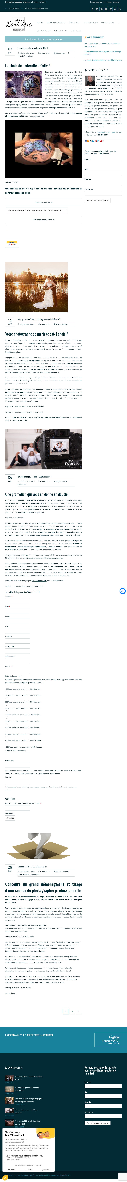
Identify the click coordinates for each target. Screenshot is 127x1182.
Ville (6, 626)
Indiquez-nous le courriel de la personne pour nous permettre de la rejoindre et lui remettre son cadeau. (41, 788)
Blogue (58, 53)
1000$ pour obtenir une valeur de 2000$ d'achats (23, 747)
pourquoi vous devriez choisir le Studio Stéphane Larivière (55, 398)
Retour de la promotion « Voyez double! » (35, 476)
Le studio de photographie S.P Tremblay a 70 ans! (103, 60)
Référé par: (9, 760)
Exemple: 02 (9, 813)
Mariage (65, 324)
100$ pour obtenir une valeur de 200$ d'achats (22, 689)
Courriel (8, 666)
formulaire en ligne (106, 132)
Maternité (65, 53)
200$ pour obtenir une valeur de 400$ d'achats (22, 702)
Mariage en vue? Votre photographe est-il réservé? (39, 319)
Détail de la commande (13, 676)
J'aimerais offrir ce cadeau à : (16, 750)
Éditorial (21, 874)
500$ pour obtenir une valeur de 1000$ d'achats (23, 740)
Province (8, 636)
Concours (65, 871)
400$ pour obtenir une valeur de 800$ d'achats (22, 728)
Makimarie (44, 116)
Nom (7, 607)
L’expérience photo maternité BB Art (33, 48)
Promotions (28, 56)
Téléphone (10, 656)
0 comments (44, 53)
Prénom (8, 597)
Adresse (8, 616)
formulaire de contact (30, 566)
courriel (24, 420)
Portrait (20, 56)
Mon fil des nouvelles (95, 37)
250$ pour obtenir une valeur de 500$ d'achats (22, 708)
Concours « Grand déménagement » (33, 866)
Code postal (9, 646)
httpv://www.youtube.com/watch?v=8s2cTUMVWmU (24, 406)
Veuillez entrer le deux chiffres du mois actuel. (23, 803)
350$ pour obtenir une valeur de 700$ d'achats (22, 721)
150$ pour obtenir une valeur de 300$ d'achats (22, 695)
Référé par (89, 189)
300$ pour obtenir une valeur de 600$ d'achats (22, 715)
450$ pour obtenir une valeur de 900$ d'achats (22, 734)
